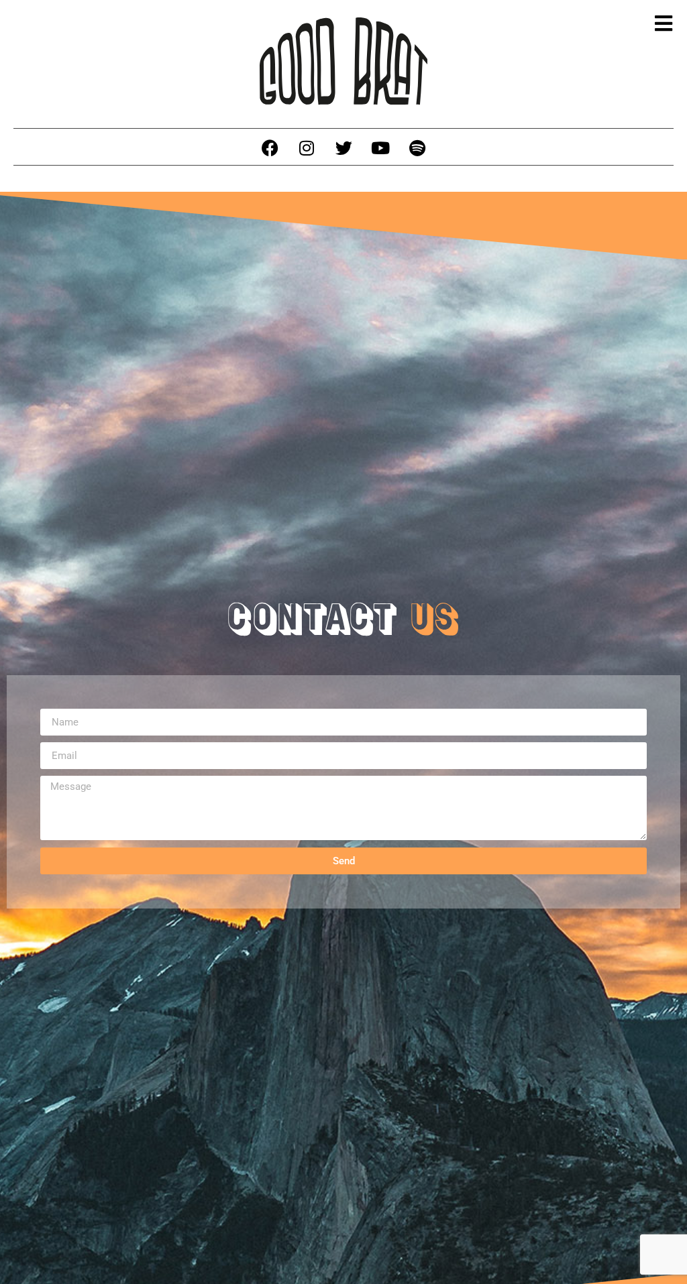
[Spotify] (417, 148)
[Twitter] (343, 148)
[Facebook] (269, 148)
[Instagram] (306, 148)
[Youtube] (380, 148)
